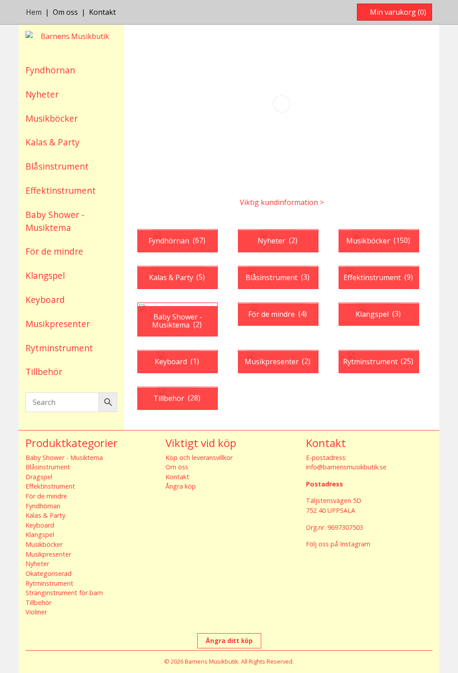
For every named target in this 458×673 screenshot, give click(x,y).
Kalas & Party (52, 142)
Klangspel (45, 275)
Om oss (65, 12)
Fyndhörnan (50, 70)
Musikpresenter (57, 324)
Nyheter (42, 94)
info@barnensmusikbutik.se (346, 467)
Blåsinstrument (57, 166)
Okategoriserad (48, 573)
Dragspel (38, 477)
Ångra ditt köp (229, 640)
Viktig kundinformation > (282, 202)
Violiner (36, 612)
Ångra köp (180, 486)
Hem (34, 12)
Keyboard (45, 300)
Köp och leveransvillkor (199, 457)
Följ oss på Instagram (338, 544)
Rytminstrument (59, 348)
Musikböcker (51, 118)
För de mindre (54, 251)
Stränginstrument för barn (64, 592)
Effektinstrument (60, 190)
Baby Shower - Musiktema (55, 221)
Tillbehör (43, 372)
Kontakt (102, 12)
